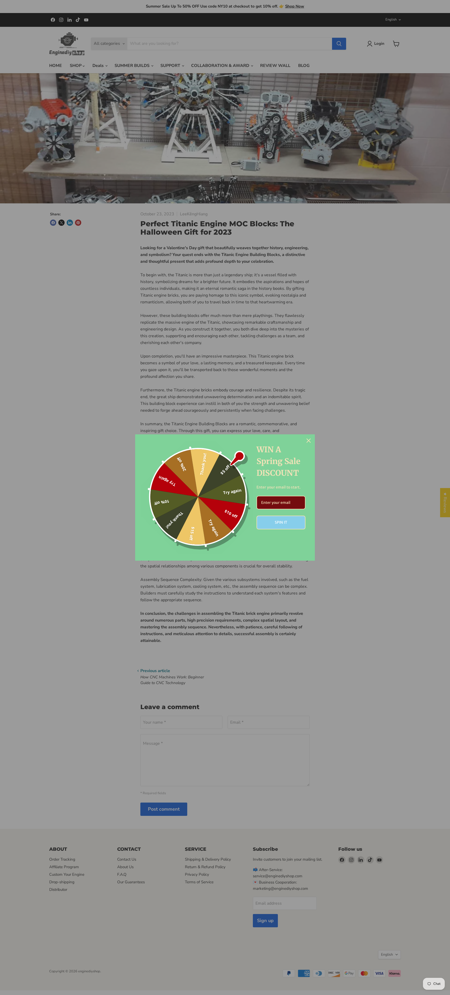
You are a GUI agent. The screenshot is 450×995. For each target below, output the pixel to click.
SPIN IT (281, 522)
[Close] (308, 440)
